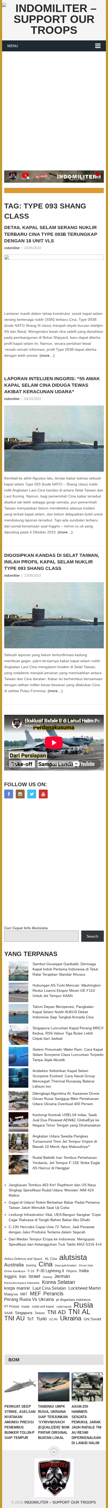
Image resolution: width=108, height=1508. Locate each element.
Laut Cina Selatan (49, 1288)
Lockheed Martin (84, 1288)
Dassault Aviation (66, 1265)
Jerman (62, 1276)
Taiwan (40, 1313)
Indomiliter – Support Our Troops (60, 1502)
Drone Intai (86, 1265)
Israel (34, 1276)
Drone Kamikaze (14, 1271)
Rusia (83, 1305)
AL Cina (51, 1259)
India (84, 1270)
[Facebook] (8, 794)
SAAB (8, 1313)
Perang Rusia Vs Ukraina (29, 1299)
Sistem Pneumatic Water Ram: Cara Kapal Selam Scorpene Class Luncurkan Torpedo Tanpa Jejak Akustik (68, 1054)
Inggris (10, 1276)
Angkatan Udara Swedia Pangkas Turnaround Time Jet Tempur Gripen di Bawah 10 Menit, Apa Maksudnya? (65, 1141)
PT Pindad (11, 1306)
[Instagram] (20, 794)
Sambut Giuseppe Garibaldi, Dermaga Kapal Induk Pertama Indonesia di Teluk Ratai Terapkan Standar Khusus (65, 969)
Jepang (47, 1276)
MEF (35, 1293)
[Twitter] (31, 794)
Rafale (25, 1306)
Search (92, 936)
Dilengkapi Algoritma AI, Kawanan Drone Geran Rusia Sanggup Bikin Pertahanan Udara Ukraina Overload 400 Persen (66, 1098)
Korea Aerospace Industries (22, 1282)
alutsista (73, 1257)
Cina (45, 1264)
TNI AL (79, 1311)
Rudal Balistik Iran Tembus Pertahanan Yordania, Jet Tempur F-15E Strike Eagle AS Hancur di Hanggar (66, 1162)
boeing (31, 1265)
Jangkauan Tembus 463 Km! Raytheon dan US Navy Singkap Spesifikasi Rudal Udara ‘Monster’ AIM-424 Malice (52, 1190)
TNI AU (14, 1318)
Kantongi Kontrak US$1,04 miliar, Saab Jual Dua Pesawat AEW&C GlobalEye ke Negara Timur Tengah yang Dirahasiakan (67, 1120)
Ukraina (70, 1318)
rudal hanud (63, 1306)
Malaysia (11, 1294)
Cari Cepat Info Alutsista (26, 928)
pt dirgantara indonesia (73, 1300)
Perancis (53, 1293)
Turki (41, 1318)
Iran (22, 1276)
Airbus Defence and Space (23, 1259)
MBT (24, 1294)
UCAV (53, 1319)
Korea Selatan (58, 1282)
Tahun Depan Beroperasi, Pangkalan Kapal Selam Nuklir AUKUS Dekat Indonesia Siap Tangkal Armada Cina (63, 1012)
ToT (30, 1319)
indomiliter (12, 248)
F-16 (31, 1271)
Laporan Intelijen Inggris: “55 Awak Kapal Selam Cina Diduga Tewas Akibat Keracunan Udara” (52, 385)
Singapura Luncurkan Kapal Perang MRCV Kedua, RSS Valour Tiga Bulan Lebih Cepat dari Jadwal (68, 1033)
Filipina (71, 1271)
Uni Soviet (92, 1319)
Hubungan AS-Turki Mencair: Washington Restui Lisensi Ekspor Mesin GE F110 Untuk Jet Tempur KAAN (67, 990)
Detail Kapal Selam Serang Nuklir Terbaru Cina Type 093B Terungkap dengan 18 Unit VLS (50, 234)
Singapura (23, 1313)
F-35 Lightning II (50, 1271)
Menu (12, 46)
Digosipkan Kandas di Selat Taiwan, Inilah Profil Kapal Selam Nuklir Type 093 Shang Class (51, 562)
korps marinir (17, 1288)
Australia (14, 1264)
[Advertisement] (54, 108)
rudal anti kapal (43, 1306)
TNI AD (56, 1312)
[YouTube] (43, 794)
